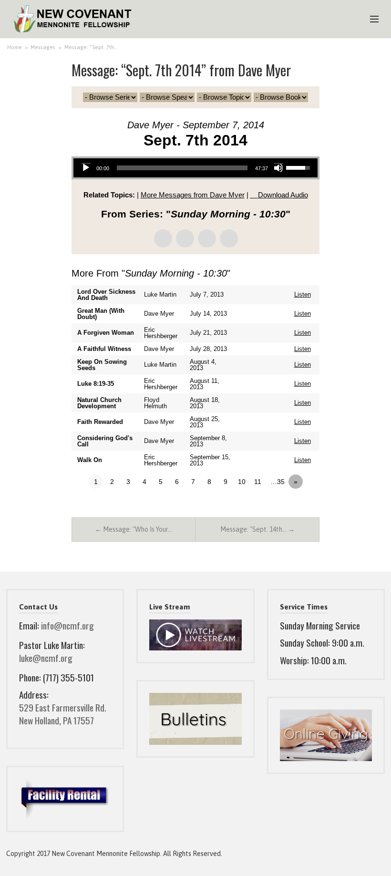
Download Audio (283, 195)
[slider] (182, 167)
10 (242, 481)
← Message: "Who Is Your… (133, 529)
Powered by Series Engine (284, 507)
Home (14, 47)
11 (257, 481)
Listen (302, 294)
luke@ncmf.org (45, 658)
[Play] (86, 168)
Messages (43, 47)
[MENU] (370, 19)
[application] (195, 167)
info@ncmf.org (67, 625)
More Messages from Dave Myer (193, 195)
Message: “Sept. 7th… (90, 47)
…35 (277, 481)
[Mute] (278, 168)
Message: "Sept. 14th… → (257, 529)
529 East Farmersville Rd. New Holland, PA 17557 (62, 714)
